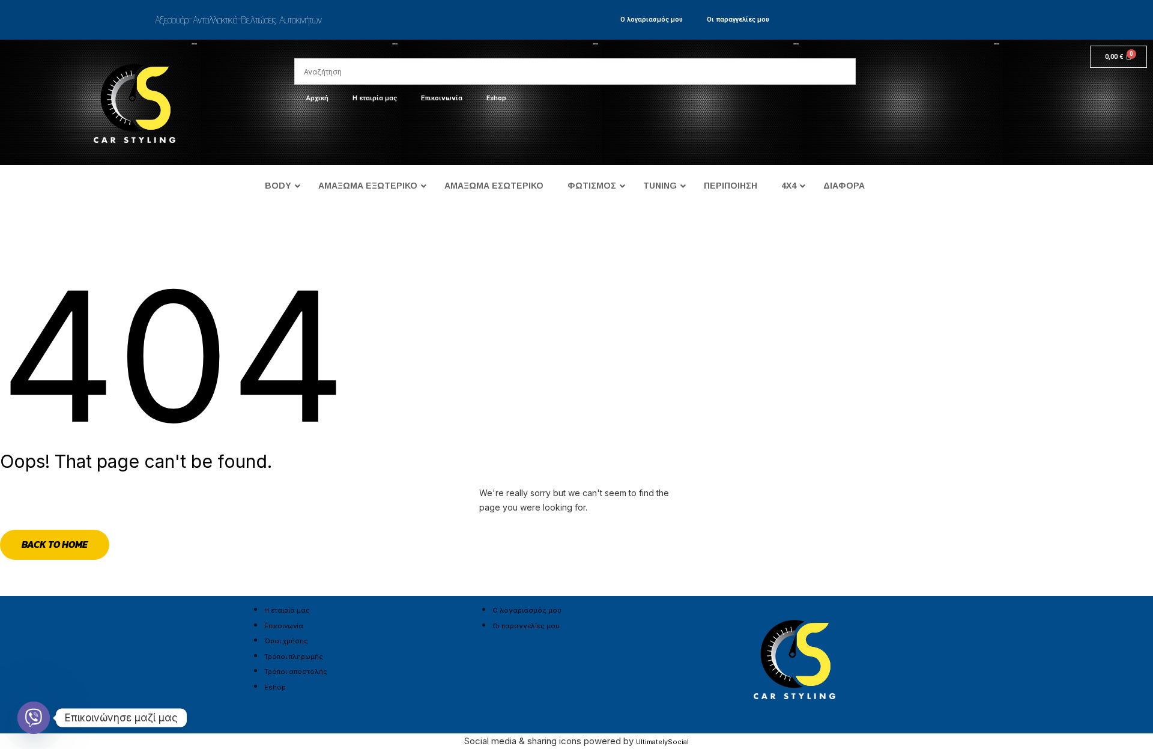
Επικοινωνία (441, 98)
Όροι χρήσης (286, 641)
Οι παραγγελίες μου (738, 19)
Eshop (496, 98)
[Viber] (33, 718)
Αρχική (317, 98)
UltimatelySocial (662, 742)
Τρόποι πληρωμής (293, 656)
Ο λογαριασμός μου (651, 19)
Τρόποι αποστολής (295, 671)
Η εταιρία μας (375, 98)
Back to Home (55, 544)
